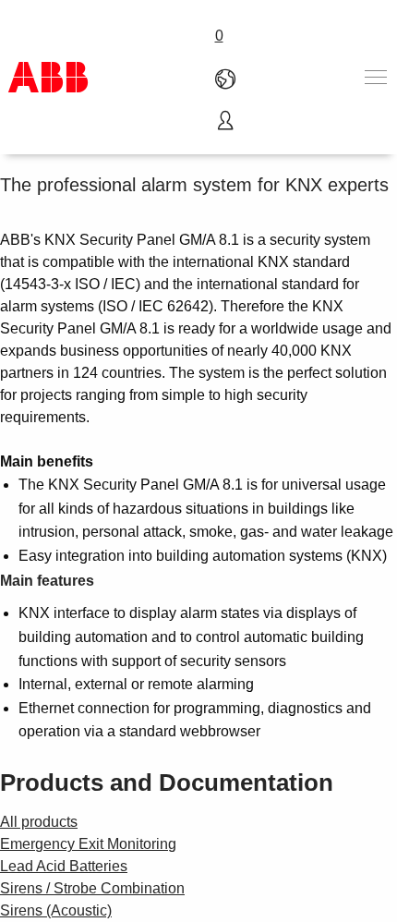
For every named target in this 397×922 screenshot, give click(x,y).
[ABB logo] (48, 77)
